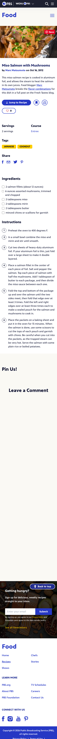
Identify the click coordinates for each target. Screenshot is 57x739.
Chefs (34, 655)
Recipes (6, 661)
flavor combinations (39, 88)
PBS (7, 4)
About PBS (7, 691)
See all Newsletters (16, 627)
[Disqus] (28, 437)
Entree (35, 131)
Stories (35, 661)
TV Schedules (38, 684)
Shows (5, 667)
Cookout (25, 146)
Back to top (44, 586)
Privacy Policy (37, 617)
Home (5, 655)
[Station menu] (33, 3)
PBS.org (6, 684)
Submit (43, 611)
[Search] (47, 4)
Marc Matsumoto (15, 70)
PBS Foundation (10, 697)
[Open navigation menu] (52, 4)
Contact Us (37, 697)
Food (9, 15)
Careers (35, 691)
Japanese (9, 146)
